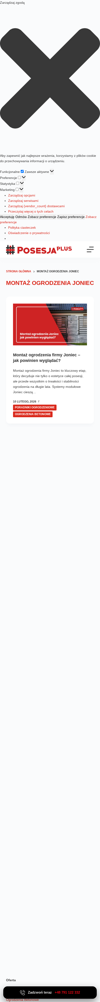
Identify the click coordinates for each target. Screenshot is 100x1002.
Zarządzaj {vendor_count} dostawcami (36, 206)
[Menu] (90, 249)
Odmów (21, 217)
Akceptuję (7, 217)
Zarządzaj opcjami (21, 195)
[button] (50, 79)
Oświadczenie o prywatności (29, 233)
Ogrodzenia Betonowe (33, 414)
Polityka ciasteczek (22, 227)
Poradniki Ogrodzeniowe (35, 407)
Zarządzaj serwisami (23, 201)
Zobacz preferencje (42, 217)
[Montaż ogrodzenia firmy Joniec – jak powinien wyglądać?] (50, 324)
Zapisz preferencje (71, 217)
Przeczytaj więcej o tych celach (30, 211)
